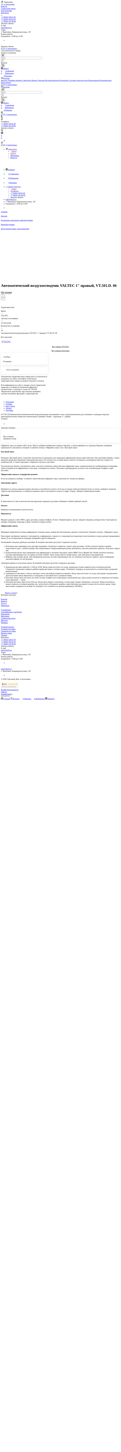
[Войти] (2, 133)
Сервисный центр (8, 618)
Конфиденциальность (9, 690)
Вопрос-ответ (6, 633)
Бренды (4, 601)
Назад (13, 151)
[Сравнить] (3, 298)
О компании (6, 610)
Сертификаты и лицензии (11, 612)
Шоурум (4, 620)
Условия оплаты (7, 627)
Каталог (4, 599)
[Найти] (3, 65)
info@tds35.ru (6, 28)
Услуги (4, 603)
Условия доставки (8, 629)
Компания (5, 606)
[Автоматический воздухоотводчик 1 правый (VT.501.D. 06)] (61, 253)
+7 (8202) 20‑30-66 (8, 21)
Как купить (10, 406)
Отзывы (9, 404)
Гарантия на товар (8, 631)
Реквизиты (5, 614)
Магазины (5, 616)
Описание (10, 402)
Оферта (4, 692)
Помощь (4, 623)
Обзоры (4, 635)
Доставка (9, 410)
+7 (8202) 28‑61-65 (8, 17)
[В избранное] (3, 295)
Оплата (9, 408)
